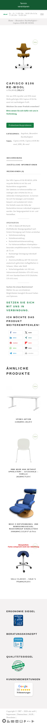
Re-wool (26, 144)
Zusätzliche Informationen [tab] (22, 165)
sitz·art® (32, 711)
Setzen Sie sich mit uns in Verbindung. (20, 306)
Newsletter (10, 717)
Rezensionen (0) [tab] (15, 171)
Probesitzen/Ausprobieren (20, 125)
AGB (31, 714)
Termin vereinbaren (23, 5)
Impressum (11, 714)
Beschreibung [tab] (14, 158)
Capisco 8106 (18, 141)
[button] (16, 332)
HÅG (20, 144)
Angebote (24, 133)
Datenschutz (22, 714)
